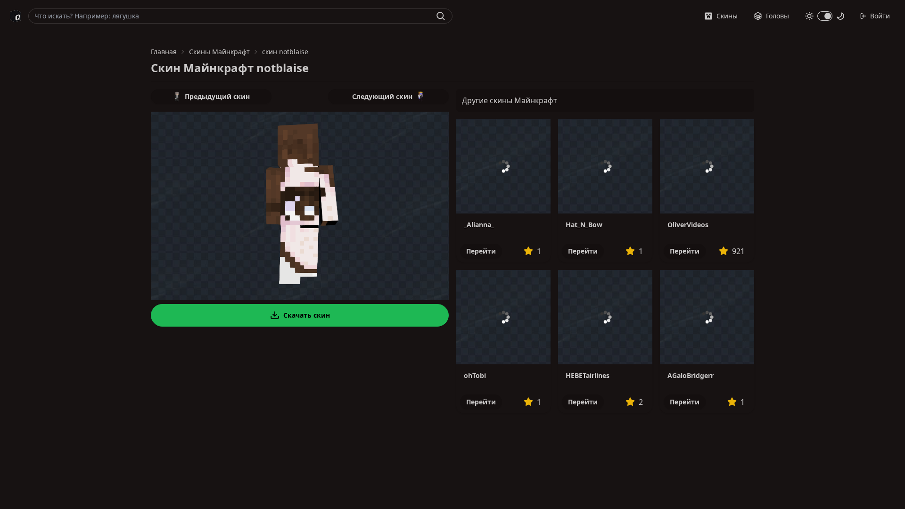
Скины (727, 15)
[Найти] (440, 16)
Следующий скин (382, 96)
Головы (777, 15)
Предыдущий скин (217, 96)
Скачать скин (306, 315)
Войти (880, 15)
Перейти (481, 250)
